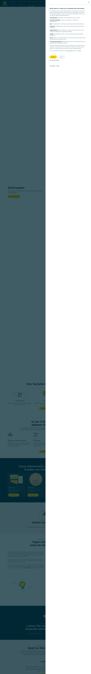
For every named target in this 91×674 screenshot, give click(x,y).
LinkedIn (52, 33)
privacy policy (70, 50)
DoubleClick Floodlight (55, 20)
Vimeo (51, 37)
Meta (51, 23)
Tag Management (53, 17)
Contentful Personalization (56, 41)
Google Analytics (53, 30)
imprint (79, 50)
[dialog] (45, 337)
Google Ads (52, 26)
